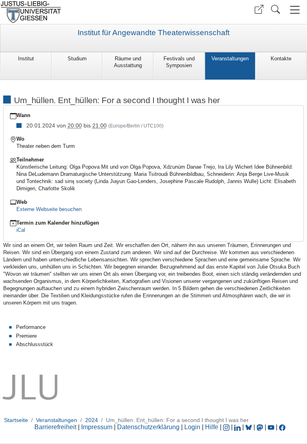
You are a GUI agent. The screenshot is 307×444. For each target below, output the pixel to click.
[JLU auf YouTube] (271, 427)
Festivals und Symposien (179, 62)
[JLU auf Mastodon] (261, 427)
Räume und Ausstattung (128, 62)
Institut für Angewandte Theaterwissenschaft (153, 32)
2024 (91, 420)
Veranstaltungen (230, 59)
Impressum (96, 427)
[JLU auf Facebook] (282, 427)
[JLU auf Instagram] (227, 427)
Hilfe (211, 427)
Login (193, 427)
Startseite (16, 420)
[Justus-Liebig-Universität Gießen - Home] (76, 12)
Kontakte (281, 59)
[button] (259, 9)
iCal (20, 230)
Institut (26, 59)
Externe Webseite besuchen (49, 209)
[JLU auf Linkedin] (238, 427)
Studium (77, 59)
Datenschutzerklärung (148, 427)
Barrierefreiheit (55, 427)
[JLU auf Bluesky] (249, 427)
